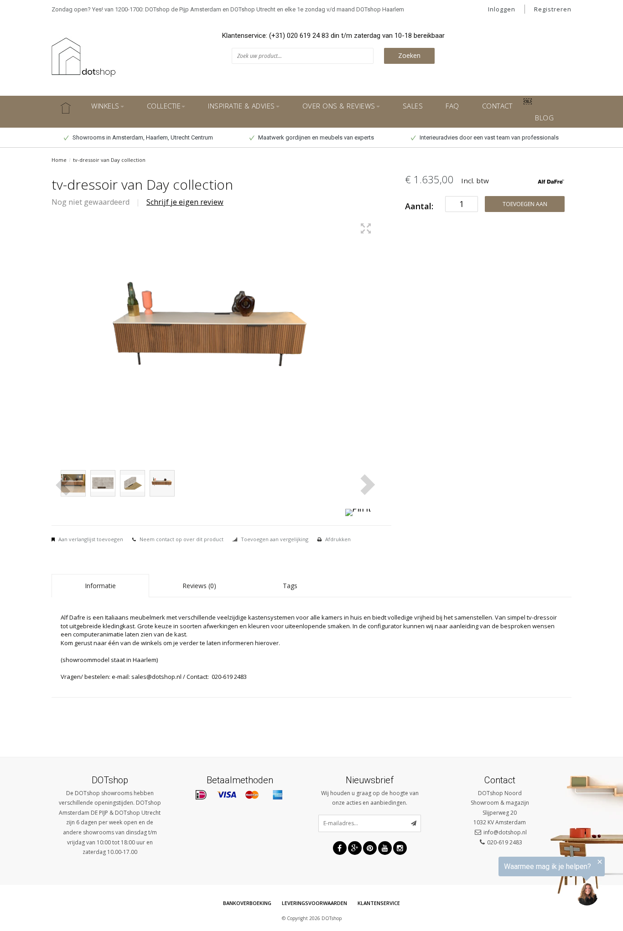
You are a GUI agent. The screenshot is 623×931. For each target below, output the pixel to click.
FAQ (452, 105)
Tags (290, 585)
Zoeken (409, 55)
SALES (413, 105)
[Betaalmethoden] (201, 795)
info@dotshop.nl (505, 832)
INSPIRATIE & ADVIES (241, 105)
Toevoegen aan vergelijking (274, 539)
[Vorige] (63, 486)
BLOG (544, 117)
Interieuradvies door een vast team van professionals (488, 137)
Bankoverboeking (247, 903)
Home (59, 159)
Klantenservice (379, 903)
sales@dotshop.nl (156, 676)
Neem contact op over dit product (181, 539)
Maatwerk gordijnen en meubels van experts (315, 137)
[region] (511, 883)
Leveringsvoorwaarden (314, 903)
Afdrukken (338, 539)
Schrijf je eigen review (184, 202)
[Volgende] (366, 484)
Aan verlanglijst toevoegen (90, 539)
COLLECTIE (164, 105)
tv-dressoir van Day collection (109, 159)
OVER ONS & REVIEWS (338, 105)
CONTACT (497, 105)
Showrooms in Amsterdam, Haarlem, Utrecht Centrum (142, 137)
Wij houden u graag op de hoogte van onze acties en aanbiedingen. (370, 798)
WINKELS (105, 105)
